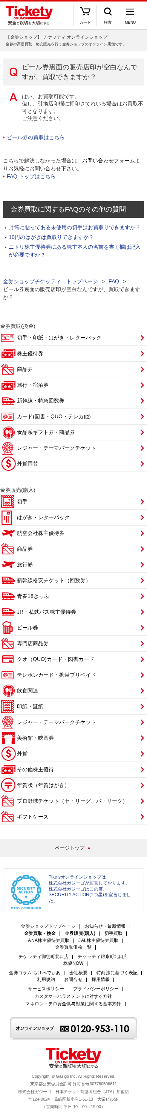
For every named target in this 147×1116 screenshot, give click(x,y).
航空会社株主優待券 (40, 533)
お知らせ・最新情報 (105, 926)
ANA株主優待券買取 (48, 941)
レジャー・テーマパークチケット (56, 448)
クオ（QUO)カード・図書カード (55, 659)
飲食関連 (27, 691)
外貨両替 (27, 464)
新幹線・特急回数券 (40, 401)
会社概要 (78, 973)
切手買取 (113, 933)
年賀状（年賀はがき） (43, 785)
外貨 (22, 754)
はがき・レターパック (43, 517)
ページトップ (69, 848)
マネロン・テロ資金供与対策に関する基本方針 (73, 1004)
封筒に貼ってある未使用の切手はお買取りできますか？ (75, 227)
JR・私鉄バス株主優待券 (46, 612)
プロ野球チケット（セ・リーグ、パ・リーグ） (72, 801)
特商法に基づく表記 (117, 973)
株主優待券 (30, 353)
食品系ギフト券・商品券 (46, 432)
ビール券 (27, 628)
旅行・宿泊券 (33, 385)
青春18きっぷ (33, 596)
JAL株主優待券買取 (98, 941)
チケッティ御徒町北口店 (43, 957)
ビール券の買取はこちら (36, 137)
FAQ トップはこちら (31, 176)
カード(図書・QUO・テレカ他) (54, 416)
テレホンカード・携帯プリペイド (56, 675)
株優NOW (73, 963)
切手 (22, 502)
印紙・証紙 (30, 706)
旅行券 (25, 565)
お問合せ (73, 980)
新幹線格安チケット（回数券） (54, 580)
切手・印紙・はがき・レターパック (59, 338)
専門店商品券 (33, 643)
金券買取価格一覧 (73, 947)
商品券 (25, 369)
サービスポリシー (46, 989)
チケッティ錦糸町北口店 (103, 957)
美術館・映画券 (35, 738)
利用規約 (46, 980)
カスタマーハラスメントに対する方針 (73, 996)
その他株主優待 (35, 769)
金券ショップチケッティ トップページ (50, 281)
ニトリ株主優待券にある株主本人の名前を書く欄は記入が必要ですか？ (75, 251)
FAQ (114, 281)
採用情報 (101, 980)
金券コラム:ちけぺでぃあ (34, 973)
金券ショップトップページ (48, 926)
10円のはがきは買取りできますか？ (51, 237)
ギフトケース (33, 817)
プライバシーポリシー (96, 989)
